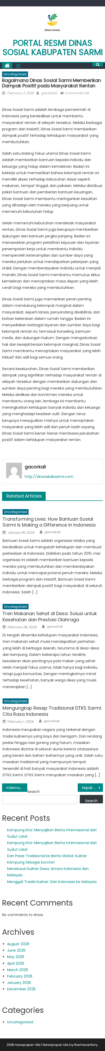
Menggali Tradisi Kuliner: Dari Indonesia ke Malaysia (52, 881)
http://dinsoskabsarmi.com (49, 476)
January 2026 (19, 982)
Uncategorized (15, 74)
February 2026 (19, 976)
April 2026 (15, 963)
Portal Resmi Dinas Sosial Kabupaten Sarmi (53, 47)
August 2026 (18, 944)
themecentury (86, 1044)
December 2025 (21, 989)
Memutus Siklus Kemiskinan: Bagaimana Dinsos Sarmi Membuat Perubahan (18, 787)
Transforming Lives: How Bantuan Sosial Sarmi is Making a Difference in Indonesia (49, 522)
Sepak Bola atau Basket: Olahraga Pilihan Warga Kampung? (92, 787)
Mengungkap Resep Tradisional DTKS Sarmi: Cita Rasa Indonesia (52, 711)
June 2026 (16, 950)
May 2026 (15, 956)
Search (33, 791)
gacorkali (49, 93)
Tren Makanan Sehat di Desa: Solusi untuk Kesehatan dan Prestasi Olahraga (50, 617)
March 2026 (17, 969)
